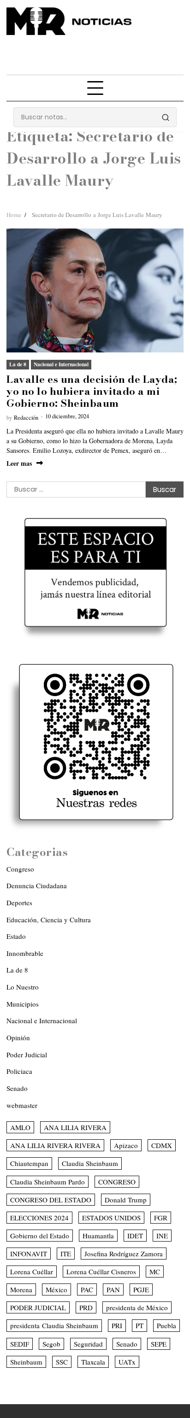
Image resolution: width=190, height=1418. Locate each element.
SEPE (158, 1343)
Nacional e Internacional (61, 364)
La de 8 (17, 364)
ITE (65, 1253)
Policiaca (19, 1071)
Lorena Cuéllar (31, 1271)
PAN (113, 1289)
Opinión (18, 1037)
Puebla (166, 1325)
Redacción (26, 418)
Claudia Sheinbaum (90, 1163)
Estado (16, 936)
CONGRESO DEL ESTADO (50, 1199)
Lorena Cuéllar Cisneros (101, 1271)
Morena (21, 1289)
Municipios (22, 1003)
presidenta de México (137, 1307)
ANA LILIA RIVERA (75, 1127)
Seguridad (88, 1343)
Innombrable (24, 953)
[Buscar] (165, 117)
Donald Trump (126, 1199)
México (56, 1289)
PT (139, 1325)
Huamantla (98, 1235)
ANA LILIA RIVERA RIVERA (55, 1145)
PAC (87, 1289)
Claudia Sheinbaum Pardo (47, 1181)
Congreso (20, 868)
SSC (62, 1361)
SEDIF (19, 1343)
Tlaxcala (93, 1361)
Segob (51, 1343)
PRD (86, 1307)
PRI (117, 1325)
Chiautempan (29, 1163)
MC (154, 1271)
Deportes (19, 902)
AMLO (20, 1127)
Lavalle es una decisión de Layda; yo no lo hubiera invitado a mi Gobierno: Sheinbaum (92, 391)
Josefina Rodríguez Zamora (123, 1253)
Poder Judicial (26, 1054)
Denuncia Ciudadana (36, 885)
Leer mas (19, 463)
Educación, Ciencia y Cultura (48, 919)
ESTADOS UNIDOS (111, 1217)
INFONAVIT (28, 1253)
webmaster (21, 1105)
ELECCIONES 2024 (39, 1217)
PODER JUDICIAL (38, 1307)
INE (162, 1235)
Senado (17, 1088)
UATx (127, 1361)
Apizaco (126, 1145)
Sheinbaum (26, 1361)
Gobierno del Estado (39, 1235)
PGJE (141, 1289)
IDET (135, 1235)
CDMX (161, 1145)
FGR (160, 1217)
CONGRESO (117, 1181)
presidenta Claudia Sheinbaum (54, 1325)
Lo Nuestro (22, 986)
